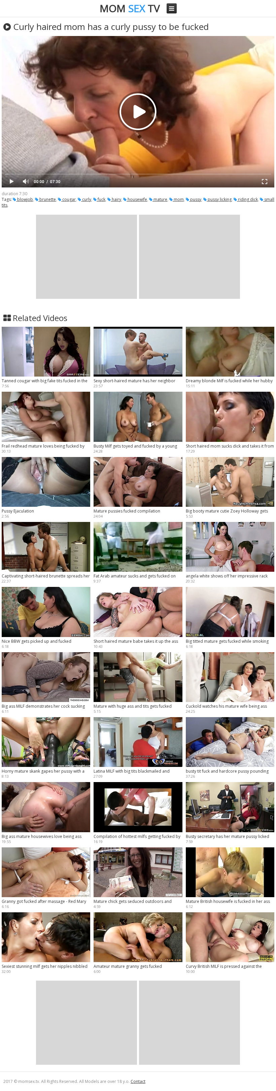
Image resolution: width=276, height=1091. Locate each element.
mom (178, 199)
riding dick (247, 199)
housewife (137, 199)
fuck (101, 199)
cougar (68, 199)
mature (159, 199)
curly (86, 199)
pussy (195, 199)
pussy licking (219, 199)
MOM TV (130, 8)
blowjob (24, 199)
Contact (138, 1081)
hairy (116, 199)
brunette (47, 199)
